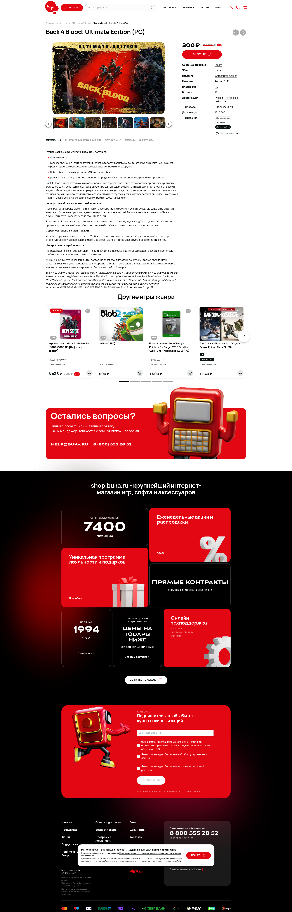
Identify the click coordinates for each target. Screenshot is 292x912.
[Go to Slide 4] (109, 122)
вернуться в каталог (144, 680)
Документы (137, 830)
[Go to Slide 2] (77, 122)
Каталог (60, 23)
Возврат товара (106, 830)
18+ (217, 92)
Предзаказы (69, 830)
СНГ (226, 81)
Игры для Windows (82, 23)
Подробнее (76, 598)
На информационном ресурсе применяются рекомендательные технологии (75, 891)
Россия (219, 81)
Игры (68, 23)
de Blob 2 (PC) (107, 344)
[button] (108, 78)
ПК (216, 87)
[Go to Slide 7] (157, 122)
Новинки (188, 7)
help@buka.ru (69, 444)
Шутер (218, 70)
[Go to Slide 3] (93, 122)
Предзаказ (169, 7)
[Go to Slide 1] (60, 122)
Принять (196, 855)
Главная (50, 23)
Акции (205, 7)
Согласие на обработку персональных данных (161, 859)
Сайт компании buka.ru (185, 869)
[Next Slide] (169, 124)
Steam (218, 65)
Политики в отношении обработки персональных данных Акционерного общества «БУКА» (175, 746)
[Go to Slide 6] (141, 122)
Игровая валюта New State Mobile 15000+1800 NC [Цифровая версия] (69, 347)
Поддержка (69, 844)
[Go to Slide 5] (125, 122)
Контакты (136, 837)
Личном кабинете (193, 792)
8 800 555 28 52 (194, 833)
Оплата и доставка (136, 657)
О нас (218, 7)
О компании (85, 653)
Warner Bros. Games (226, 76)
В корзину (200, 54)
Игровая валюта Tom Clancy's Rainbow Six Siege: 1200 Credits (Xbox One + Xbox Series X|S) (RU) (169, 347)
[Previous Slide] (48, 124)
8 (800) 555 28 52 (112, 444)
